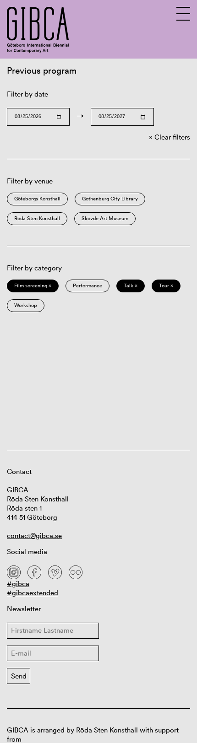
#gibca (18, 583)
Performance (87, 285)
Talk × (130, 285)
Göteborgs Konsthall (37, 198)
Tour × (166, 285)
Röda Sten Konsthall (37, 218)
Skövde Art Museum (105, 218)
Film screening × (32, 285)
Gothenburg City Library (110, 198)
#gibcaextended (32, 592)
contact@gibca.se (34, 535)
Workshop (25, 305)
